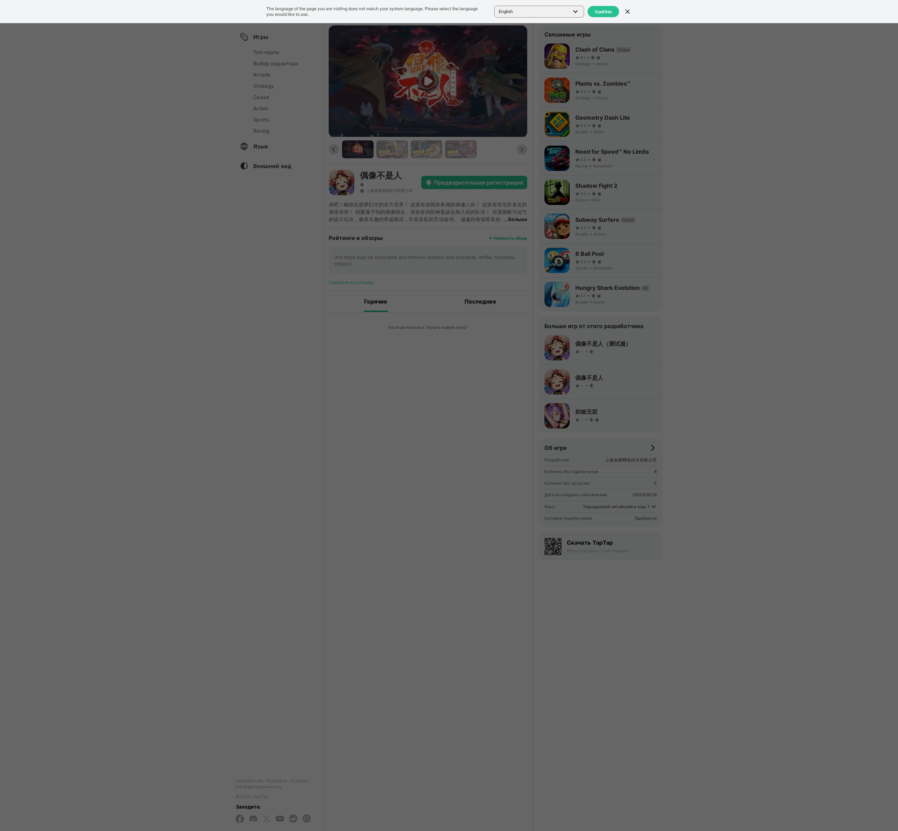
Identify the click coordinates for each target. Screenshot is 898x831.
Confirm (603, 11)
